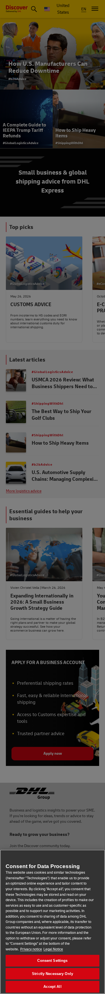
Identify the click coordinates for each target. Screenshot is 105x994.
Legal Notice (53, 949)
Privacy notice (31, 949)
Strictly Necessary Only (52, 974)
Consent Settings (52, 960)
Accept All (52, 986)
